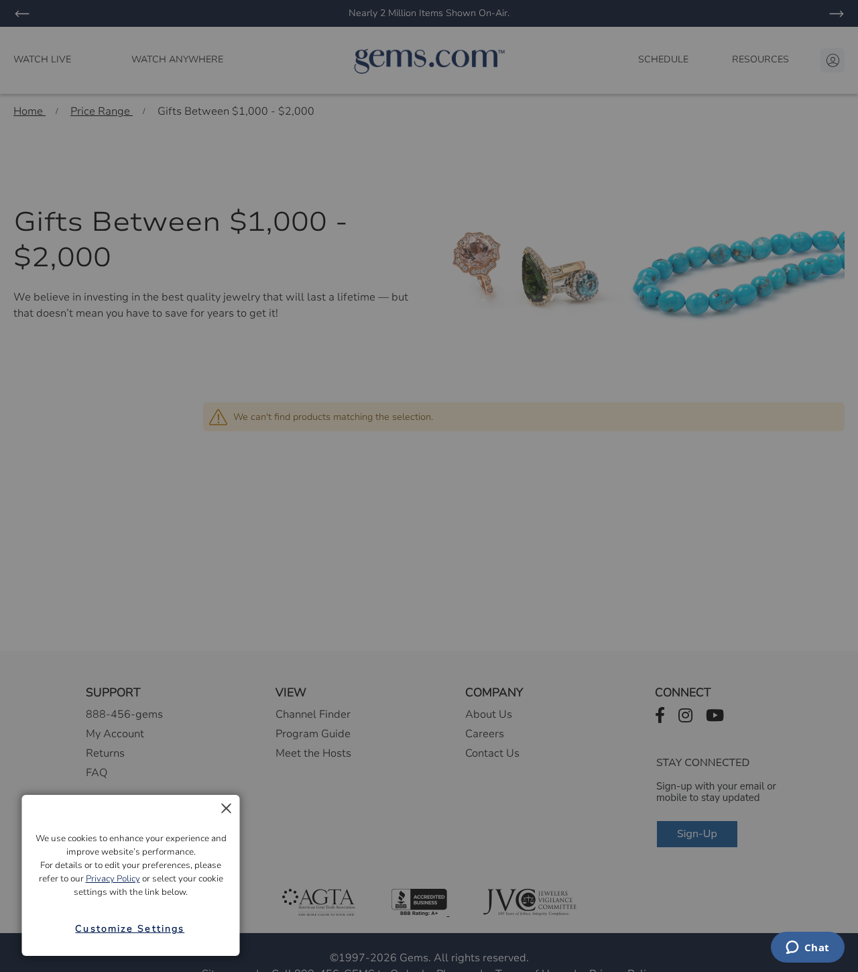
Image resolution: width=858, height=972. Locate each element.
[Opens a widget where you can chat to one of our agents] (807, 948)
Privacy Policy (113, 879)
